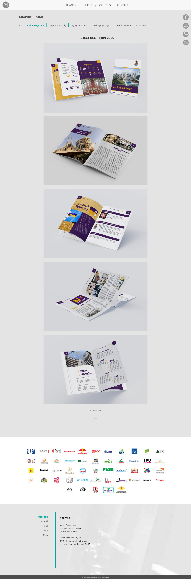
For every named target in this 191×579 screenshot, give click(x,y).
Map (45, 535)
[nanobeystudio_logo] (6, 5)
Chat (45, 530)
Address (42, 517)
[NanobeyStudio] (6, 8)
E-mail (44, 521)
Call (46, 526)
